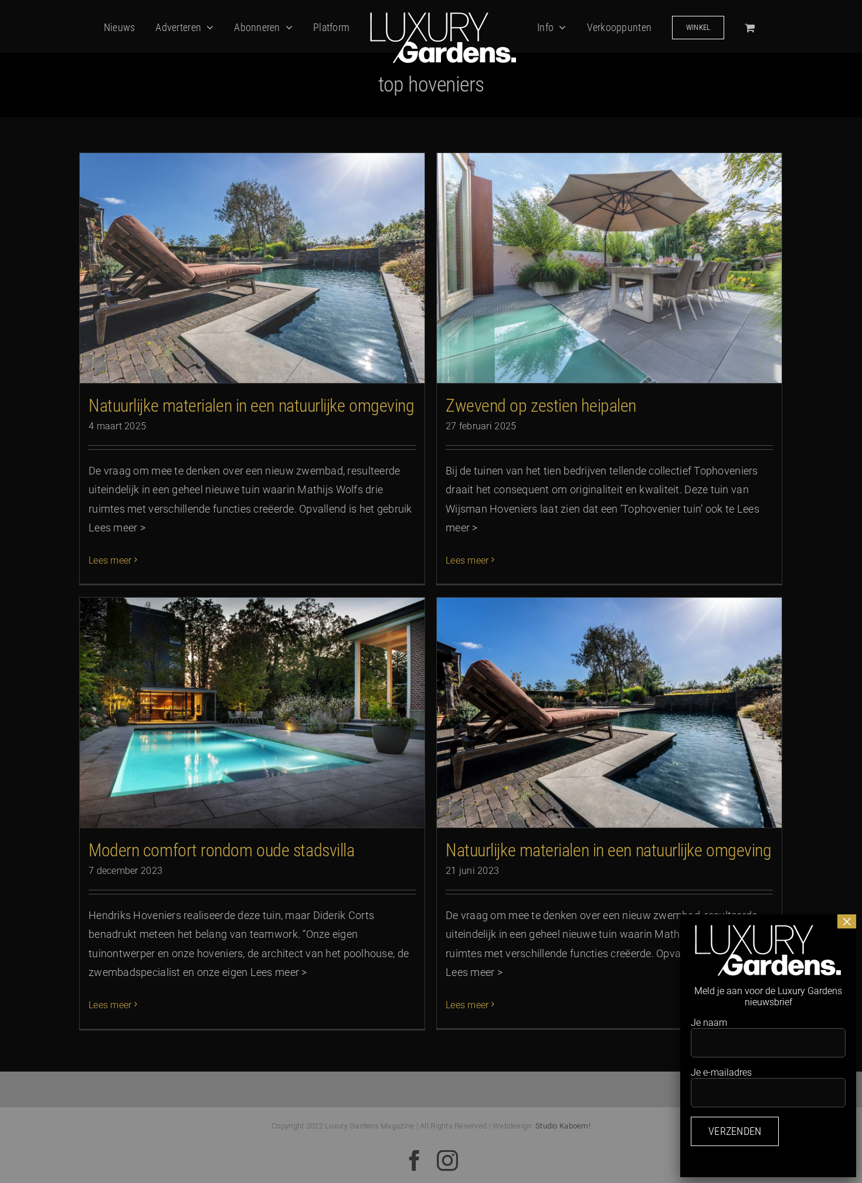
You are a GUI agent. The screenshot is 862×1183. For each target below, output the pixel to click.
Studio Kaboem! (562, 1125)
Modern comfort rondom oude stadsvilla (221, 850)
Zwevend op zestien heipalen (541, 405)
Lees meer (110, 560)
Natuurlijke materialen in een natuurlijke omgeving (252, 405)
